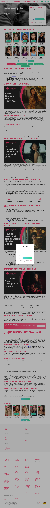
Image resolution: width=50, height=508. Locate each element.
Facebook (21, 258)
